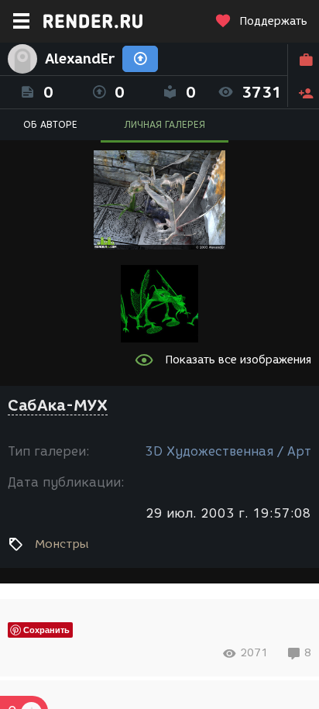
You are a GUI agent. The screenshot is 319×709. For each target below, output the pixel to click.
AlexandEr (80, 58)
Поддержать (273, 21)
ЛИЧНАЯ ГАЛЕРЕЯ (164, 124)
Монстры (62, 544)
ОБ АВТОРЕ (50, 124)
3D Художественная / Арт (228, 451)
